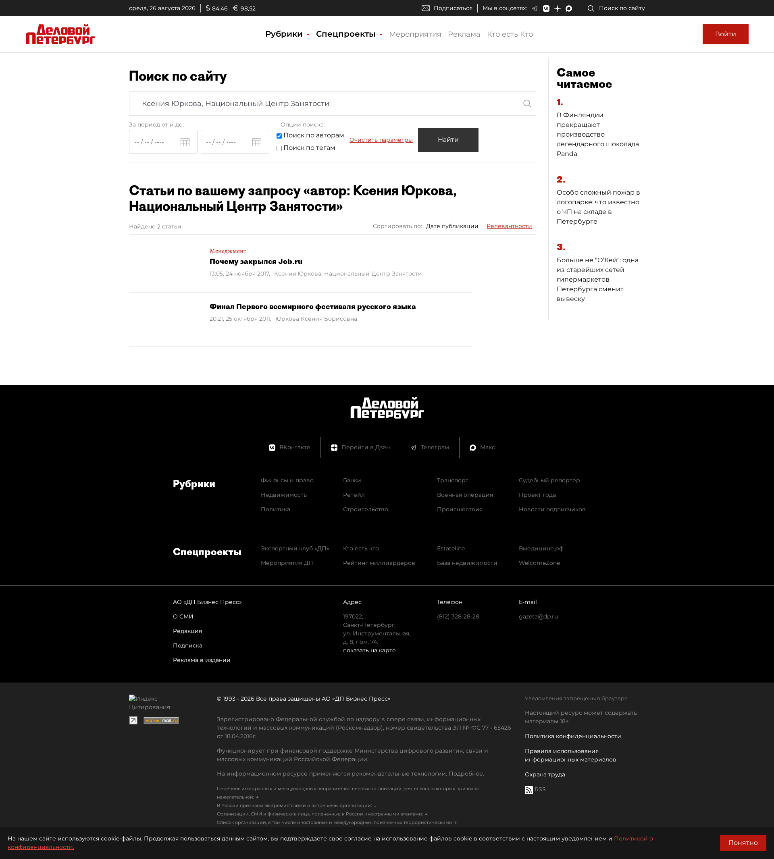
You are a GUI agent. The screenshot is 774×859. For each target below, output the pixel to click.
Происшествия (460, 509)
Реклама (464, 34)
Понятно (743, 843)
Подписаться (453, 8)
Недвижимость (284, 494)
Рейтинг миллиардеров (379, 562)
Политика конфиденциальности (573, 736)
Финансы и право (287, 480)
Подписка (187, 645)
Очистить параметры (381, 139)
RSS (539, 789)
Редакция (187, 631)
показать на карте (369, 650)
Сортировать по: (397, 226)
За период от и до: (156, 124)
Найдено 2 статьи (155, 226)
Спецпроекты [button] (347, 34)
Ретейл (354, 494)
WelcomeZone (539, 562)
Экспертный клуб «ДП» (295, 548)
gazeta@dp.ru (538, 616)
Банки (352, 480)
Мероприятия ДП (287, 562)
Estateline (451, 548)
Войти (725, 34)
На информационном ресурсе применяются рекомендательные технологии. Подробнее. (350, 773)
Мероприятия (415, 34)
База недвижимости (467, 562)
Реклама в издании (202, 660)
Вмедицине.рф (541, 548)
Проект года (537, 494)
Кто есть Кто (510, 34)
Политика (275, 509)
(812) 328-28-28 (458, 616)
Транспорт (452, 480)
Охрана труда (545, 774)
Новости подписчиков (552, 509)
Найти (448, 139)
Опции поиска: (303, 124)
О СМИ (183, 616)
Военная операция (465, 494)
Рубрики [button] (285, 34)
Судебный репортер (549, 480)
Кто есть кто (361, 548)
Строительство (365, 509)
